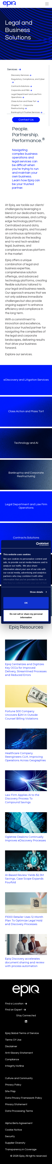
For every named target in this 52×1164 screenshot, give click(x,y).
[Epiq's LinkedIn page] (26, 1021)
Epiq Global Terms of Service (22, 1033)
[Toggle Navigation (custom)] (47, 4)
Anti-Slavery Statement (19, 1052)
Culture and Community (19, 1078)
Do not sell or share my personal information (26, 616)
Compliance (12, 1059)
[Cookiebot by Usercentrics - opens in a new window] (37, 544)
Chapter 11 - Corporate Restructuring (22, 106)
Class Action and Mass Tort (23, 101)
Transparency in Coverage (21, 1149)
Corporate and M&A (20, 90)
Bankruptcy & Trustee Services (25, 112)
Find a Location (14, 1003)
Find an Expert (14, 1009)
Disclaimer (11, 1046)
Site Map (10, 1091)
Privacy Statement (16, 1104)
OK (26, 603)
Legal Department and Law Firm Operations (26, 95)
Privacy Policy (13, 1084)
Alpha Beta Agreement (18, 1123)
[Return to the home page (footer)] (9, 4)
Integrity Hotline (14, 1066)
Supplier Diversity (15, 1142)
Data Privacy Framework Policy (23, 1098)
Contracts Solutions (20, 86)
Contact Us (26, 119)
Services (12, 69)
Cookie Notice (13, 1129)
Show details (36, 592)
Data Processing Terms (19, 1111)
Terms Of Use (13, 1039)
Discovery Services (20, 75)
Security (10, 1136)
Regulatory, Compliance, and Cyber (28, 79)
